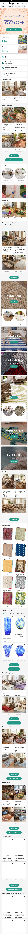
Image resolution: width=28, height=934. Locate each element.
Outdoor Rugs (10, 6)
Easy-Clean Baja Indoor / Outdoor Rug (7, 126)
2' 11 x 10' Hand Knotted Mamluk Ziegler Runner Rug (7, 914)
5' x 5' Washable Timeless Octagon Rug (19, 747)
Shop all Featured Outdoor (14, 160)
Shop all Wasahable (14, 778)
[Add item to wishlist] (12, 108)
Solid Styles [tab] (16, 228)
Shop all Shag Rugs (14, 723)
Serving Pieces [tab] (20, 613)
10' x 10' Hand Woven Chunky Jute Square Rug (20, 492)
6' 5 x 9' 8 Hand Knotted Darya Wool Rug (20, 249)
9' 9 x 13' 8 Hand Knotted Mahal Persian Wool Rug (19, 881)
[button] (24, 91)
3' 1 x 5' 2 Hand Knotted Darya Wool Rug (20, 273)
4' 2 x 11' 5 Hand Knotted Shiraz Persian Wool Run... (20, 857)
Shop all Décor (14, 669)
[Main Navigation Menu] (1, 3)
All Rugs (3, 6)
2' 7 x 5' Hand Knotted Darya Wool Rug (8, 273)
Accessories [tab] (11, 613)
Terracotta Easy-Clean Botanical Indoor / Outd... (19, 151)
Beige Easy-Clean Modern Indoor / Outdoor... (7, 151)
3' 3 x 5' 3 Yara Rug (7, 770)
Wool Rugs (17, 6)
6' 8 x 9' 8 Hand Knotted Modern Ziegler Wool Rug (19, 914)
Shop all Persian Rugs (14, 889)
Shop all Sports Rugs (14, 832)
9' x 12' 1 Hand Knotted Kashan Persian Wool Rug (7, 857)
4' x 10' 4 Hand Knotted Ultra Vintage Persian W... (7, 881)
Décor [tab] (4, 613)
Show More (14, 155)
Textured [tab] (23, 228)
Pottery (23, 6)
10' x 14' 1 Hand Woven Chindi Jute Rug (7, 492)
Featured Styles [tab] (6, 228)
